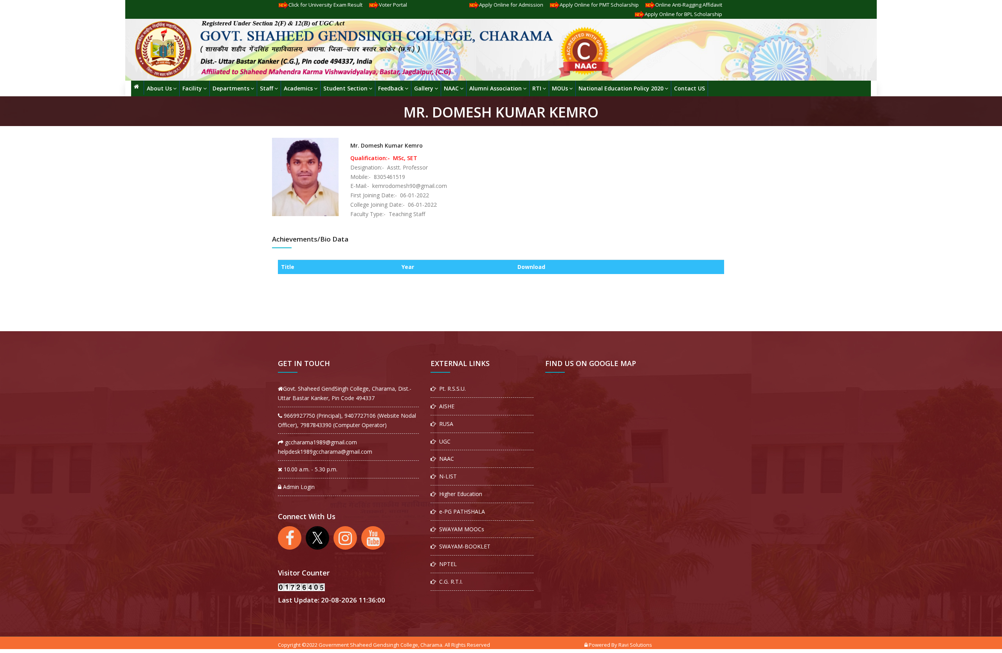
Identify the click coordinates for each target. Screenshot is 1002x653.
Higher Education (459, 494)
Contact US (689, 88)
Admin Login (298, 487)
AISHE (445, 406)
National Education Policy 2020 (620, 88)
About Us (159, 88)
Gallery (423, 88)
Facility (192, 88)
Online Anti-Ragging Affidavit (688, 4)
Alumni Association (495, 88)
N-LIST (446, 476)
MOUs (560, 88)
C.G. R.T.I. (449, 581)
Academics (298, 88)
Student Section (345, 88)
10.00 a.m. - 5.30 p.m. (309, 469)
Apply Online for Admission (511, 4)
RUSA (444, 424)
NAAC (451, 88)
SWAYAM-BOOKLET (463, 546)
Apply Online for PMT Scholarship (599, 4)
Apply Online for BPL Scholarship (683, 14)
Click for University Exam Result (325, 4)
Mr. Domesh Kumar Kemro (386, 145)
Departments (231, 88)
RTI (536, 88)
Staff (266, 88)
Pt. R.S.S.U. (451, 388)
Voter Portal (393, 4)
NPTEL (446, 564)
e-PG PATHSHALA (460, 511)
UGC (443, 441)
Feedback (391, 88)
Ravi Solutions (635, 644)
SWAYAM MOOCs (460, 529)
